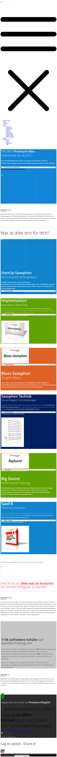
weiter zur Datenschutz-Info (23, 755)
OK (15, 755)
